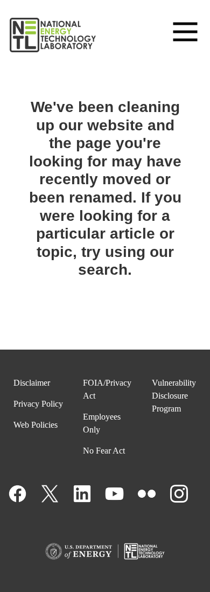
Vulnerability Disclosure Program (174, 395)
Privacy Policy (38, 403)
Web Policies (35, 424)
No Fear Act (104, 450)
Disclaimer (31, 382)
